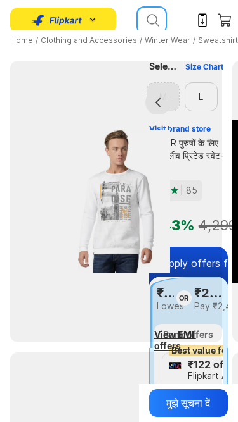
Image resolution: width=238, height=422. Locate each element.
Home (21, 40)
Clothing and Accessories (89, 40)
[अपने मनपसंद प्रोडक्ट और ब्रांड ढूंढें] (152, 20)
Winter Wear (167, 40)
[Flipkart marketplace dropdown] (57, 20)
